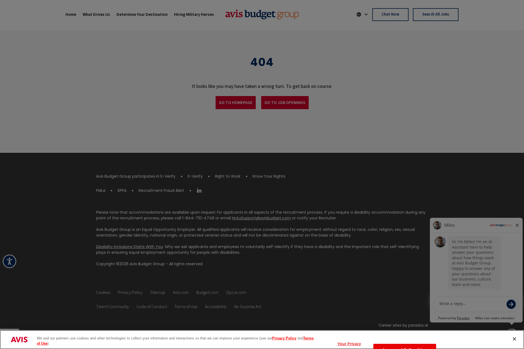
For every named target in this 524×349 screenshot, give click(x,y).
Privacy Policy (284, 338)
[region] (262, 339)
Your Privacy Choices (349, 342)
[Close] (514, 339)
